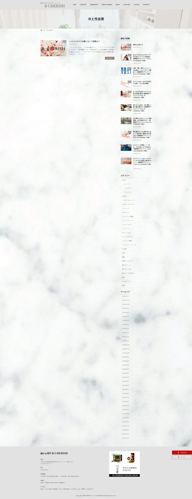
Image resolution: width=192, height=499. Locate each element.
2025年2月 (125, 337)
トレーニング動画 (127, 216)
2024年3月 (125, 381)
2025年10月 (126, 304)
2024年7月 (125, 365)
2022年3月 (125, 438)
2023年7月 (125, 397)
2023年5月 (125, 406)
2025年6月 (125, 320)
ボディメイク (126, 233)
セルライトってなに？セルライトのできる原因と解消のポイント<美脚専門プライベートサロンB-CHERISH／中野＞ (142, 162)
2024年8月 (125, 361)
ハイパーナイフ (127, 224)
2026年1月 (125, 296)
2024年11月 (126, 349)
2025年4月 (125, 329)
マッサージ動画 (127, 241)
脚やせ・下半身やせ (128, 273)
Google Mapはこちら (46, 463)
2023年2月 (125, 418)
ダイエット (125, 212)
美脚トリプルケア (127, 261)
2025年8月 (125, 312)
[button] (182, 453)
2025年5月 (125, 324)
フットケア (125, 229)
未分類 (124, 249)
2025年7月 (125, 316)
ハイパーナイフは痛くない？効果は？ (84, 41)
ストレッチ (125, 208)
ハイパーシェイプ (127, 220)
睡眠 (123, 257)
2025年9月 (125, 308)
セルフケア (128, 188)
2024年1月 (125, 385)
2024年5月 (125, 373)
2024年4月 (125, 377)
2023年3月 (125, 414)
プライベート (128, 192)
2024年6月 (125, 369)
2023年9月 (125, 389)
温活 (123, 253)
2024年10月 (126, 353)
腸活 (123, 277)
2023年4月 (125, 410)
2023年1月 (125, 422)
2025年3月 (125, 332)
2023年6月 (125, 402)
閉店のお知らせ (138, 44)
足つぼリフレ (126, 281)
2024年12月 (126, 345)
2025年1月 (125, 341)
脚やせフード (126, 265)
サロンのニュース (129, 200)
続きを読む (110, 58)
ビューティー (128, 184)
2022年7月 (125, 426)
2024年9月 (125, 357)
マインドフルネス (127, 237)
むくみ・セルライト (128, 204)
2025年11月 (126, 300)
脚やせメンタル (127, 269)
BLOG (124, 180)
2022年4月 (125, 434)
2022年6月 (125, 430)
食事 (123, 285)
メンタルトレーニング (129, 245)
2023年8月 (125, 393)
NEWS (124, 196)
